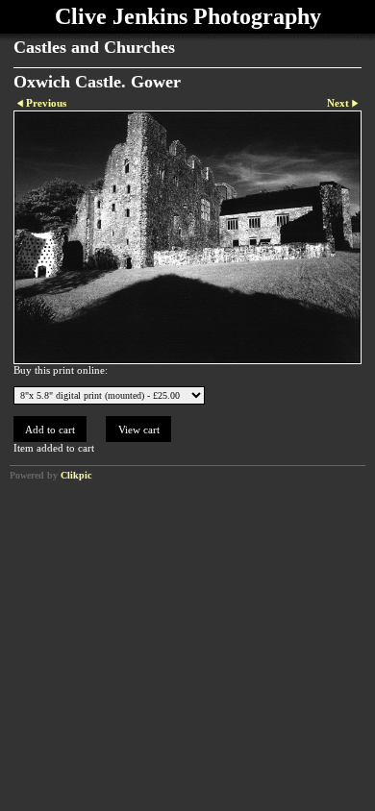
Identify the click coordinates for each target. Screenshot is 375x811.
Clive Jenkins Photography (188, 16)
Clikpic (76, 475)
